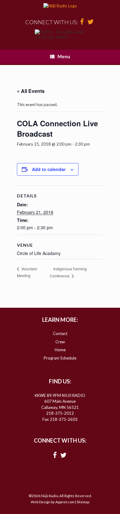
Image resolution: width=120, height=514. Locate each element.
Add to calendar (49, 169)
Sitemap (83, 502)
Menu (64, 56)
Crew (60, 341)
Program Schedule (60, 358)
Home (60, 349)
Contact (60, 333)
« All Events (31, 90)
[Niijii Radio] (60, 6)
